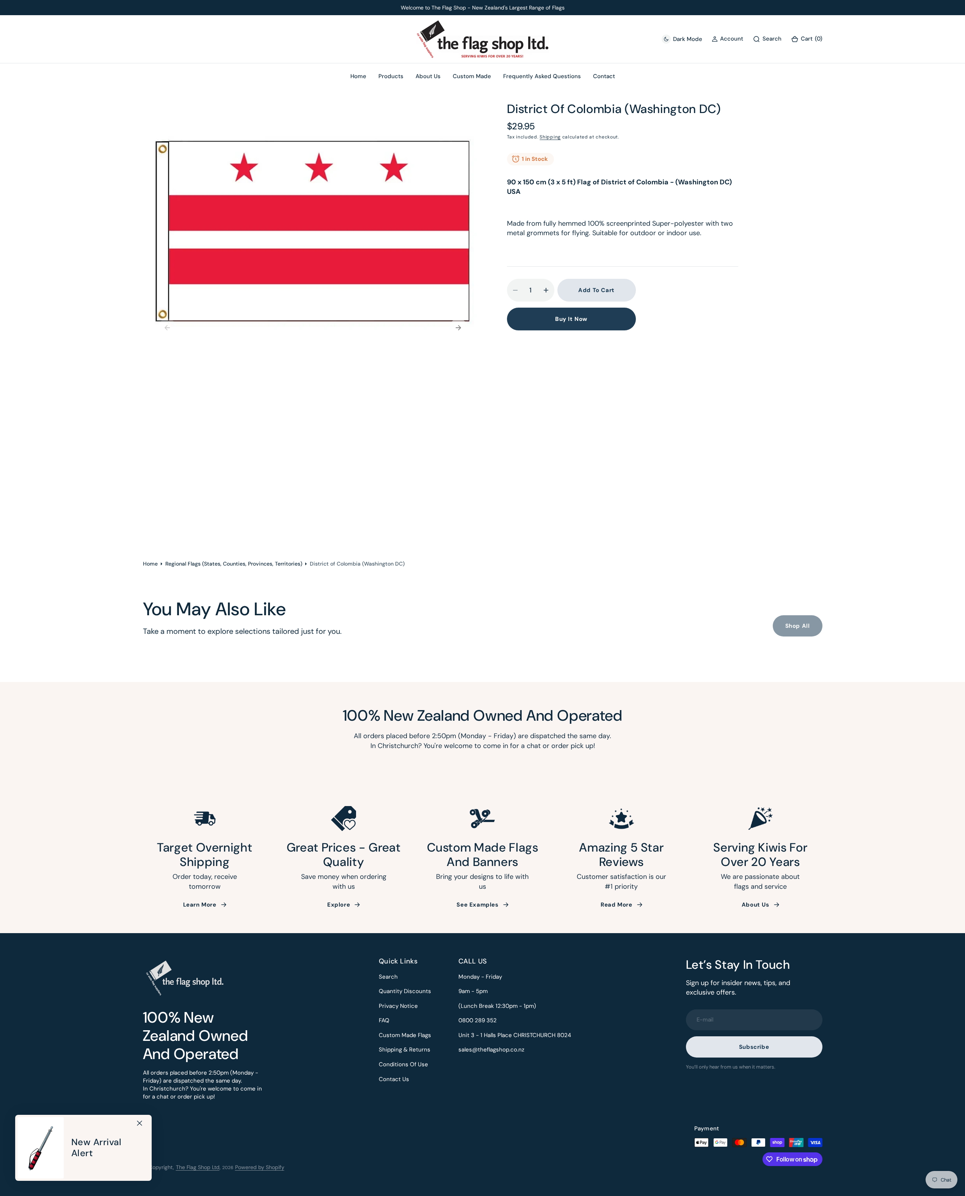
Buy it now (571, 319)
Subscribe (754, 1047)
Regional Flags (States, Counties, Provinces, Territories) (233, 563)
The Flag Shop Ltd (198, 1167)
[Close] (139, 1123)
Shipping (550, 137)
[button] (806, 39)
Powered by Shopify (259, 1167)
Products (390, 76)
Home (150, 563)
